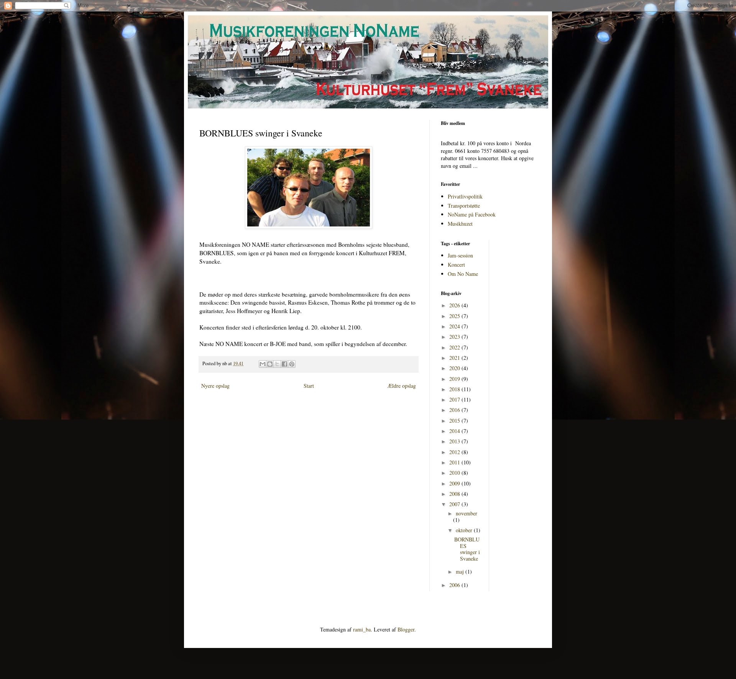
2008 (455, 493)
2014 (455, 431)
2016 (455, 409)
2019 (455, 378)
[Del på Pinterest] (292, 364)
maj (460, 571)
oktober (465, 530)
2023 (455, 336)
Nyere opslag (215, 385)
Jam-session (460, 255)
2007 (455, 504)
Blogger (406, 629)
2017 (455, 399)
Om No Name (463, 273)
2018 (455, 389)
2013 (455, 441)
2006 (455, 585)
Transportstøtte (464, 205)
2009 (455, 483)
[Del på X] (277, 364)
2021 (455, 357)
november (466, 513)
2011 (455, 462)
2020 (455, 368)
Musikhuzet (460, 223)
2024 (455, 326)
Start (309, 385)
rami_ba (362, 629)
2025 (455, 316)
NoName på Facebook (472, 214)
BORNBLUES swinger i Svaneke (467, 549)
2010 (455, 472)
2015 (455, 420)
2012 (455, 452)
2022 (455, 347)
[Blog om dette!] (270, 364)
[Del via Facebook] (284, 364)
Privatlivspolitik (465, 196)
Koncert (456, 264)
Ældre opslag (402, 385)
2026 (455, 305)
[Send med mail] (262, 364)
